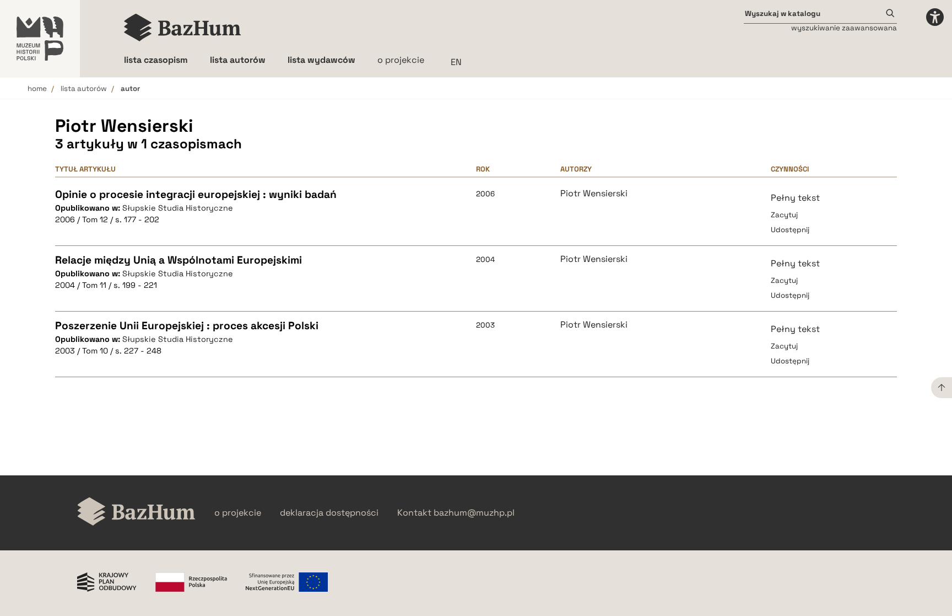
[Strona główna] (182, 27)
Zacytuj (784, 214)
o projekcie (400, 60)
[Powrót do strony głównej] (136, 512)
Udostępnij (790, 229)
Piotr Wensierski (594, 194)
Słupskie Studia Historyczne (177, 208)
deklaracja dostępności (329, 513)
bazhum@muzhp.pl (474, 513)
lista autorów (84, 88)
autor (130, 88)
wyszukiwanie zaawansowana (844, 28)
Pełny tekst (795, 197)
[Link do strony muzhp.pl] (40, 38)
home (37, 88)
